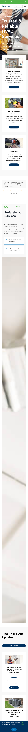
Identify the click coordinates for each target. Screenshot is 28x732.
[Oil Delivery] (14, 139)
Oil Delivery (14, 151)
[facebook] (3, 1)
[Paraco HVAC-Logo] (6, 6)
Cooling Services (14, 111)
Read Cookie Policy (22, 724)
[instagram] (5, 1)
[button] (11, 193)
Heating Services (14, 71)
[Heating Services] (14, 59)
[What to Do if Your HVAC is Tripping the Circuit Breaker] (14, 699)
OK (14, 729)
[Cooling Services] (14, 99)
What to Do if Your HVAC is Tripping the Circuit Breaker (14, 712)
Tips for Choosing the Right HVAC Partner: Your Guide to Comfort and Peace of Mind (14, 670)
